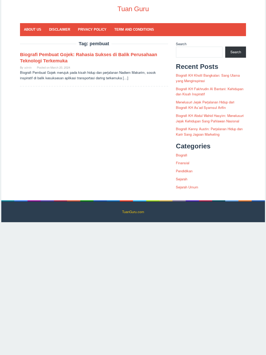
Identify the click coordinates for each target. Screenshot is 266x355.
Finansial (182, 162)
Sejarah (181, 178)
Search (181, 43)
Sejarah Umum (187, 187)
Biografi (181, 155)
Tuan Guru (133, 9)
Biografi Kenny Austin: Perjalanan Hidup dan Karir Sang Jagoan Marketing (209, 131)
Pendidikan (184, 170)
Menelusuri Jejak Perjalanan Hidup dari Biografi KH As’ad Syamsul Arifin (205, 105)
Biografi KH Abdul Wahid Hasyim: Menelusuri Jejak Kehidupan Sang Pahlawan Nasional (210, 118)
